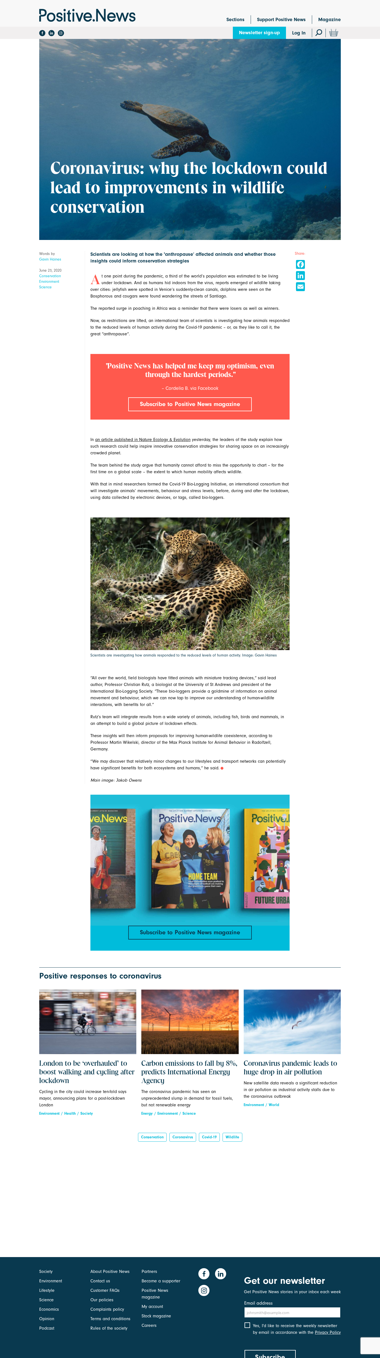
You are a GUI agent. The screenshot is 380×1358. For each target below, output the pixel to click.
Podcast (46, 1328)
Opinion (46, 1318)
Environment (49, 281)
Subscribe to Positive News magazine (190, 404)
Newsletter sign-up (259, 33)
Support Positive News (281, 20)
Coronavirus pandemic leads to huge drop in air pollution (290, 1068)
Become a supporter (161, 1280)
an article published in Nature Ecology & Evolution (143, 439)
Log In (299, 33)
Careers (149, 1325)
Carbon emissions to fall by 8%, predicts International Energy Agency (189, 1072)
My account (152, 1306)
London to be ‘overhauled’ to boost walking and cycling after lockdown (86, 1072)
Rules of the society (108, 1328)
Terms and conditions (110, 1318)
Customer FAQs (105, 1290)
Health (70, 1113)
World (274, 1104)
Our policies (101, 1299)
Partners (149, 1271)
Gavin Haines (50, 259)
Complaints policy (107, 1309)
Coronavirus (182, 1137)
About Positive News (110, 1271)
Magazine (329, 20)
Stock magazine (156, 1316)
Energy (147, 1113)
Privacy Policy (328, 1332)
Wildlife (232, 1137)
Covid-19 (209, 1137)
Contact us (100, 1280)
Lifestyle (47, 1290)
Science (45, 287)
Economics (49, 1309)
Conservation (50, 276)
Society (86, 1113)
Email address (258, 1303)
